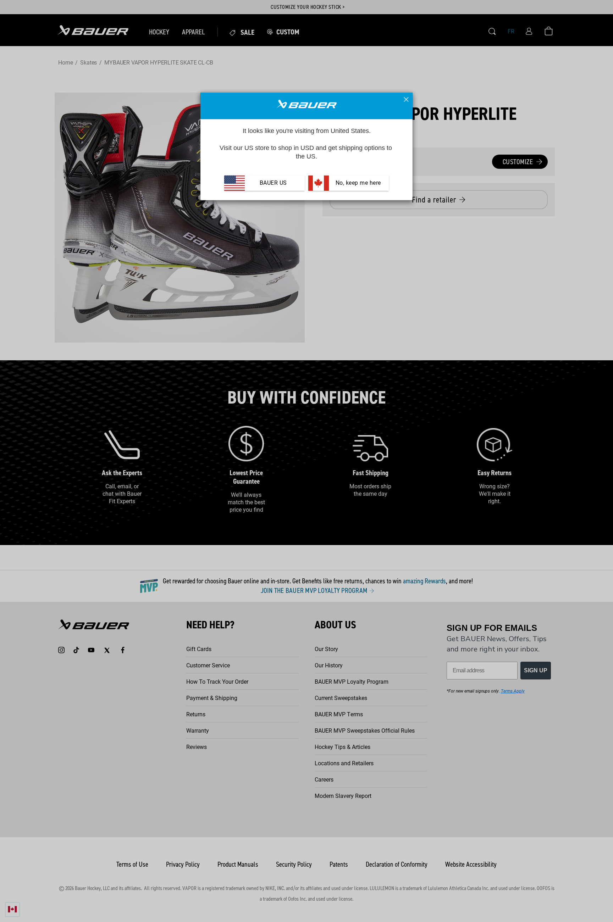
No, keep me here (357, 183)
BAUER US (273, 183)
